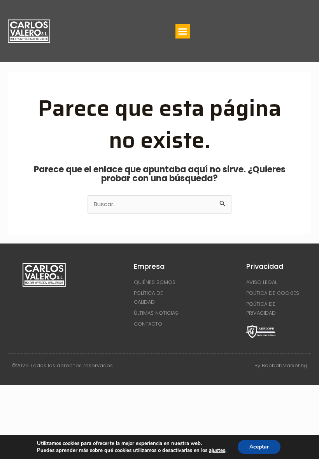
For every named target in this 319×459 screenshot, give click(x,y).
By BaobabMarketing (280, 365)
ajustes (217, 450)
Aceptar (259, 446)
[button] (182, 31)
